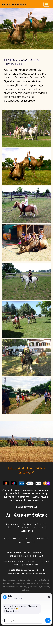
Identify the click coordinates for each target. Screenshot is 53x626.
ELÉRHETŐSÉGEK (35, 500)
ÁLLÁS (23, 500)
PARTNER (14, 500)
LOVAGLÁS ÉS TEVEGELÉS (19, 493)
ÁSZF (8, 524)
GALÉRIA (35, 497)
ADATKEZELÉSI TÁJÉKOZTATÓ (25, 524)
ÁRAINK (44, 497)
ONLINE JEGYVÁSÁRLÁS (26, 507)
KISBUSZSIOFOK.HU (18, 556)
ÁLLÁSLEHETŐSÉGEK (26, 515)
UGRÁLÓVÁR (24, 497)
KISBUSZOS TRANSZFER (22, 490)
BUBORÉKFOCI (10, 497)
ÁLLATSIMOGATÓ (43, 490)
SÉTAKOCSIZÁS (39, 493)
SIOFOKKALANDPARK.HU (33, 552)
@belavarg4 (40, 573)
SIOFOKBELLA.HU (36, 556)
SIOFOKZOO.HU (14, 552)
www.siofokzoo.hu (16, 573)
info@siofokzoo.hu (31, 564)
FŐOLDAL (6, 490)
